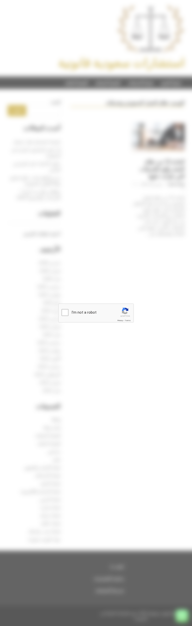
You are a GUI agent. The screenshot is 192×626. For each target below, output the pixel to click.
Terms (128, 320)
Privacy (120, 320)
